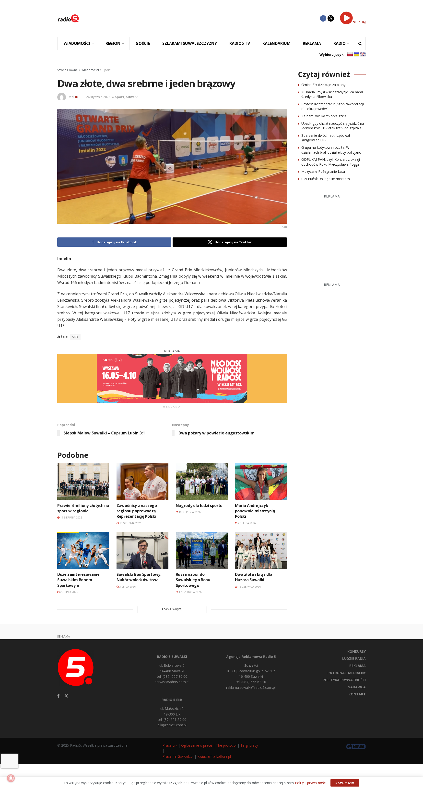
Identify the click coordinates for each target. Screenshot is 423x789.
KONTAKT (357, 694)
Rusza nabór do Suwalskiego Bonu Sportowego (193, 580)
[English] (363, 54)
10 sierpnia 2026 (130, 523)
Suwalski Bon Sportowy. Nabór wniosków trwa (139, 577)
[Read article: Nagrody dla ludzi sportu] (202, 481)
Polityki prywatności (310, 782)
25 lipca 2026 (246, 523)
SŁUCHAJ (359, 22)
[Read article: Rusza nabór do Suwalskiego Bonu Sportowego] (202, 550)
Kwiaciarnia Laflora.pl (214, 756)
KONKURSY (356, 651)
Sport (106, 70)
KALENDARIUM (276, 43)
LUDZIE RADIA (354, 658)
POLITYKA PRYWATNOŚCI (344, 680)
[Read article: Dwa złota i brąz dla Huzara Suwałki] (261, 550)
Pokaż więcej (172, 609)
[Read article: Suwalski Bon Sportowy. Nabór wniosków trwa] (142, 550)
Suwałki (132, 97)
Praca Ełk (170, 745)
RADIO (339, 43)
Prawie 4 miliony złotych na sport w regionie (83, 508)
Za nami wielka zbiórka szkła (324, 116)
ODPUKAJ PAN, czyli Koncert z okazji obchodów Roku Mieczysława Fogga (330, 162)
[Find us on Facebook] (323, 18)
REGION (113, 43)
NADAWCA (357, 687)
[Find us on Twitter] (331, 18)
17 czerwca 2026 (189, 592)
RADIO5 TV (239, 43)
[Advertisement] (203, 18)
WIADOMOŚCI (77, 43)
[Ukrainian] (356, 54)
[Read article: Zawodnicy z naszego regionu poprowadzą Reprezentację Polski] (142, 481)
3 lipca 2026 (127, 586)
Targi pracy (249, 745)
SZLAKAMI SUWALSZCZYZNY (189, 43)
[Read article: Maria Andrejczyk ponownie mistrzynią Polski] (261, 481)
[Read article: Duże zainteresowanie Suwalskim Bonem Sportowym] (83, 550)
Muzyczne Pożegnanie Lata (323, 171)
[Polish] (350, 54)
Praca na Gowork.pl (178, 756)
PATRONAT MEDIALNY (347, 672)
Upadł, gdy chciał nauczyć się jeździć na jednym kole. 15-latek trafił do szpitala (332, 126)
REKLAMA (312, 43)
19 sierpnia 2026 (70, 517)
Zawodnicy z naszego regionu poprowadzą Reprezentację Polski (137, 511)
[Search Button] (360, 43)
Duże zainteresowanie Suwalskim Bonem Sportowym (78, 580)
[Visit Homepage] (68, 18)
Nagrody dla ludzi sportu (199, 505)
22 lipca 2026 (68, 592)
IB (76, 97)
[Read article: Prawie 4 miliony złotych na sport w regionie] (83, 481)
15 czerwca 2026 (249, 586)
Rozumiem (344, 783)
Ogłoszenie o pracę (196, 745)
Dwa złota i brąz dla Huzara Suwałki (253, 577)
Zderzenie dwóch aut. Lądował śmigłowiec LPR (325, 138)
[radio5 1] (172, 378)
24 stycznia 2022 (98, 97)
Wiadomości (90, 70)
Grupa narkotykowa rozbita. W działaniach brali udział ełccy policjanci (331, 150)
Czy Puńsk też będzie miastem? (326, 178)
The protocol (226, 745)
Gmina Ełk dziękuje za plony (323, 84)
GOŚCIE (143, 43)
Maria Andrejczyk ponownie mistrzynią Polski (255, 511)
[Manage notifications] (11, 778)
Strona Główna (67, 70)
